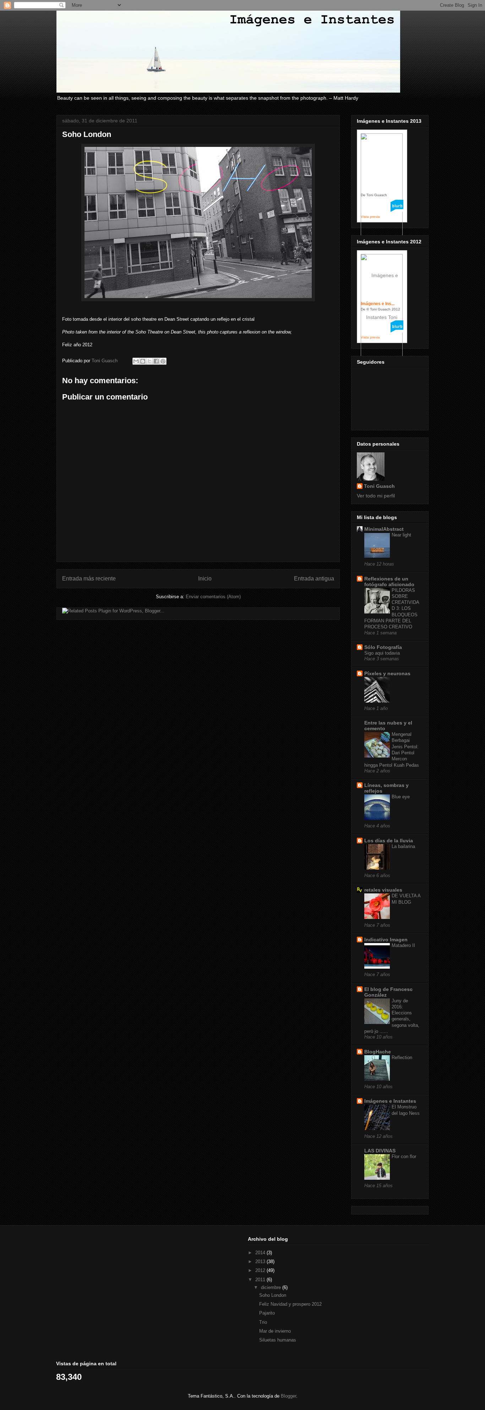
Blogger (288, 1396)
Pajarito (267, 1313)
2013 (261, 1261)
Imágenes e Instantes (390, 1101)
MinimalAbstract (384, 529)
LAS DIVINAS (380, 1150)
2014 (261, 1252)
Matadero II (403, 945)
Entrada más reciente (89, 578)
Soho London (272, 1295)
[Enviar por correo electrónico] (136, 361)
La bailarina (403, 846)
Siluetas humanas (277, 1340)
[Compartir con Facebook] (156, 361)
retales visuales (383, 890)
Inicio (205, 578)
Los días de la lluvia (388, 840)
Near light (401, 535)
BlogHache (377, 1051)
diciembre (271, 1287)
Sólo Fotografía (383, 647)
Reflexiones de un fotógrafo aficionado (389, 581)
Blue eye (401, 796)
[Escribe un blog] (142, 361)
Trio (263, 1322)
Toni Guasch (379, 486)
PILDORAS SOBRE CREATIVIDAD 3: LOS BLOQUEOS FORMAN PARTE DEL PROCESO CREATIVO (391, 609)
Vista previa (370, 217)
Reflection (402, 1057)
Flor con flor (404, 1156)
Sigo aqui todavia (382, 653)
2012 (261, 1270)
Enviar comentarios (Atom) (213, 596)
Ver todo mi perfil (376, 496)
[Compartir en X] (149, 361)
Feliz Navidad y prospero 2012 (290, 1304)
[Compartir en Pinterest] (163, 361)
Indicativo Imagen (386, 939)
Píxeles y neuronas (387, 673)
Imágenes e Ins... (377, 303)
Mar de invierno (275, 1331)
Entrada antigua (314, 578)
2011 (261, 1279)
